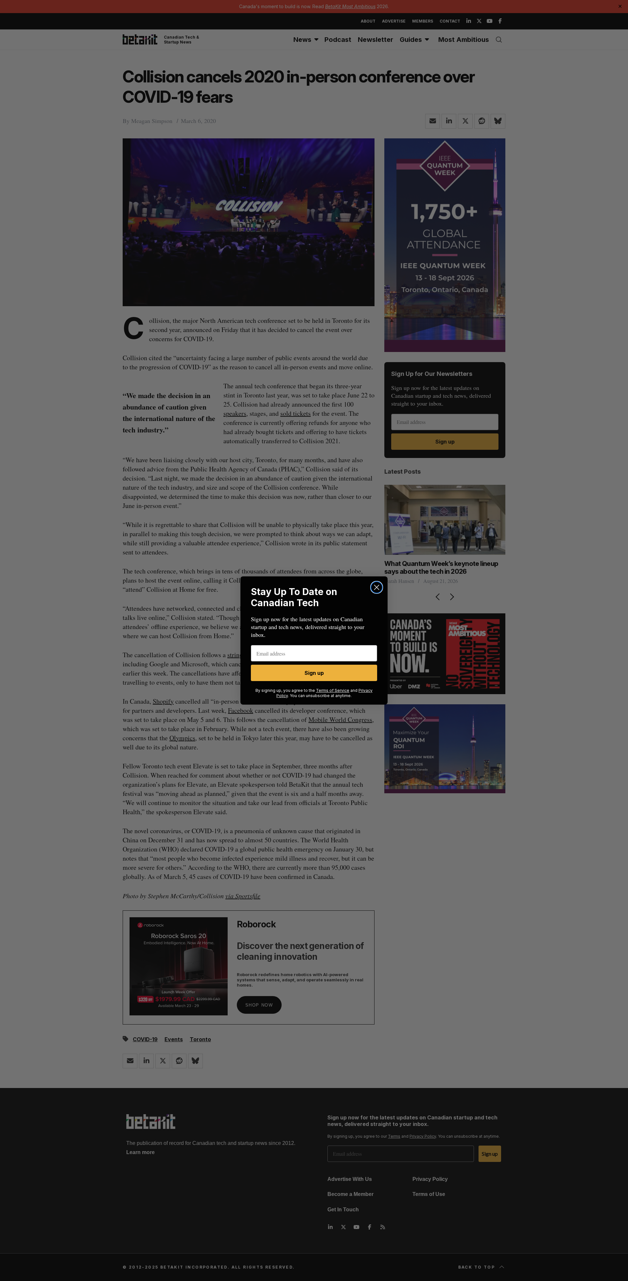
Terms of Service (332, 690)
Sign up (314, 673)
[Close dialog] (376, 587)
